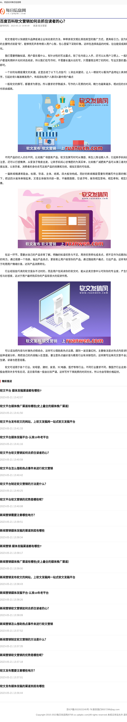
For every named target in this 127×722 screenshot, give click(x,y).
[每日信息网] (13, 11)
